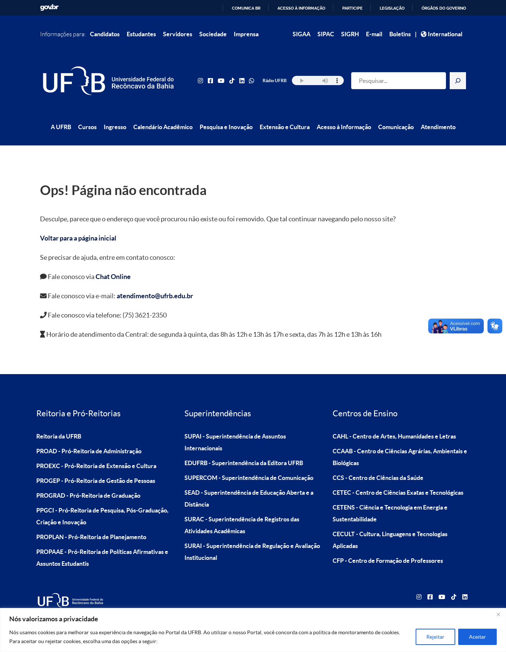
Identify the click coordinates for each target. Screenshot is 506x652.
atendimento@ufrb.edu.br (155, 296)
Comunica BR (246, 8)
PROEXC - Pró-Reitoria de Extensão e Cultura (96, 466)
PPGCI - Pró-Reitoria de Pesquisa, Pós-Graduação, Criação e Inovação (102, 516)
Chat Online (113, 276)
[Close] (498, 614)
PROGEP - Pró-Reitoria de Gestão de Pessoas (95, 480)
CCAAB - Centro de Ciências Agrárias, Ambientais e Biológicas (400, 457)
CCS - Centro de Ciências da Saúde (378, 477)
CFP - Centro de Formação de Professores (388, 560)
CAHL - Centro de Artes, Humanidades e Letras (394, 436)
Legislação (392, 8)
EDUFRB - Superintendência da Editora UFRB (243, 463)
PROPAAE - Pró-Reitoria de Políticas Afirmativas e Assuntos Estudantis (102, 557)
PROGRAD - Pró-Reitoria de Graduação (88, 495)
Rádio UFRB (275, 80)
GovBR (49, 7)
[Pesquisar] (458, 80)
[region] (253, 630)
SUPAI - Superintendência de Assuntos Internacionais (235, 442)
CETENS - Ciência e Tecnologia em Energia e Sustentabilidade (390, 513)
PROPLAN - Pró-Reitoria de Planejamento (91, 537)
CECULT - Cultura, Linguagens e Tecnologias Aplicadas (390, 540)
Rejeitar (435, 637)
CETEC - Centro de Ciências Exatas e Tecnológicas (398, 492)
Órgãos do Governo (444, 8)
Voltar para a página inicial (78, 238)
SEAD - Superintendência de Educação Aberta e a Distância (248, 498)
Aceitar (477, 637)
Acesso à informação (301, 8)
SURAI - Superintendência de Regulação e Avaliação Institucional (252, 551)
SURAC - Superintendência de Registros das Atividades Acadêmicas (241, 525)
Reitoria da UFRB (58, 436)
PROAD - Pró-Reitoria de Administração (89, 451)
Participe (352, 8)
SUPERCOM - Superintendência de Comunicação (248, 477)
